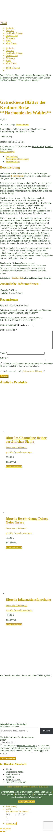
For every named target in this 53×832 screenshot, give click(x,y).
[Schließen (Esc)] (9, 828)
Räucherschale (18, 278)
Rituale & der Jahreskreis (17, 782)
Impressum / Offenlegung (33, 792)
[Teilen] (7, 828)
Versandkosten (22, 124)
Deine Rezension (8, 330)
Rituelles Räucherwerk (20, 78)
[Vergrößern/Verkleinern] (1, 828)
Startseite (10, 28)
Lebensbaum (17, 176)
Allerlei (9, 769)
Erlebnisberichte (13, 774)
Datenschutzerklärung (32, 371)
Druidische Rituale (14, 33)
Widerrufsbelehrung (24, 794)
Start (2, 75)
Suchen (46, 730)
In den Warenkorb (14, 466)
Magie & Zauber (13, 779)
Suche (8, 809)
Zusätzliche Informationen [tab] (17, 159)
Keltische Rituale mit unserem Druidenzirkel (25, 75)
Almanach (10, 38)
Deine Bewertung (9, 325)
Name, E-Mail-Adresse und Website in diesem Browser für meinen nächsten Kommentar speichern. (26, 364)
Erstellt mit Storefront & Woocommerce (26, 797)
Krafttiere (10, 777)
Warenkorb (11, 823)
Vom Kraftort (38, 146)
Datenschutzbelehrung (11, 792)
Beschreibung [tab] (12, 156)
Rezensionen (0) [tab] (13, 161)
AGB (48, 792)
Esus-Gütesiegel (7, 151)
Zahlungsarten (7, 794)
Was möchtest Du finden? (17, 811)
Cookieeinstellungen (43, 794)
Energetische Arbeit (14, 772)
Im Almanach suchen (9, 726)
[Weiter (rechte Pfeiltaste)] (4, 831)
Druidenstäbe (12, 35)
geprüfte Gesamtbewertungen (19, 452)
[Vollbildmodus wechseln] (4, 828)
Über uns (10, 30)
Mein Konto (11, 43)
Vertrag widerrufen (26, 801)
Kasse (8, 40)
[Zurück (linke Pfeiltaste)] (1, 831)
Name (3, 353)
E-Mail (4, 358)
